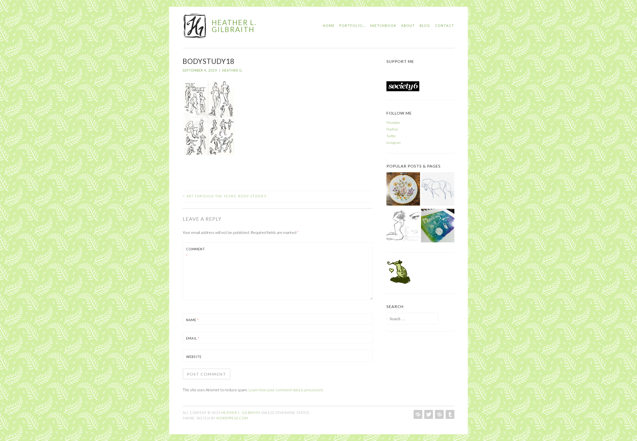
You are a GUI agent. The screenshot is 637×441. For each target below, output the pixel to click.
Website (194, 357)
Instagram (393, 143)
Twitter (391, 136)
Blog (425, 26)
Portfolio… (352, 26)
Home (329, 26)
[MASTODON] (417, 414)
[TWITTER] (428, 414)
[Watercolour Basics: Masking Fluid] (438, 227)
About (408, 26)
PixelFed (392, 129)
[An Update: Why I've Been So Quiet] (438, 190)
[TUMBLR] (449, 414)
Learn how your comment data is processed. (285, 389)
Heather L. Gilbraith (234, 26)
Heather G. (232, 70)
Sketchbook (383, 26)
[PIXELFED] (439, 414)
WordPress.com (232, 418)
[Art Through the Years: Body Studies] (403, 227)
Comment (195, 252)
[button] (195, 25)
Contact (444, 26)
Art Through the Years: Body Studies (224, 196)
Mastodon (393, 123)
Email (192, 338)
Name (192, 320)
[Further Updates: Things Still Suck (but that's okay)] (403, 190)
